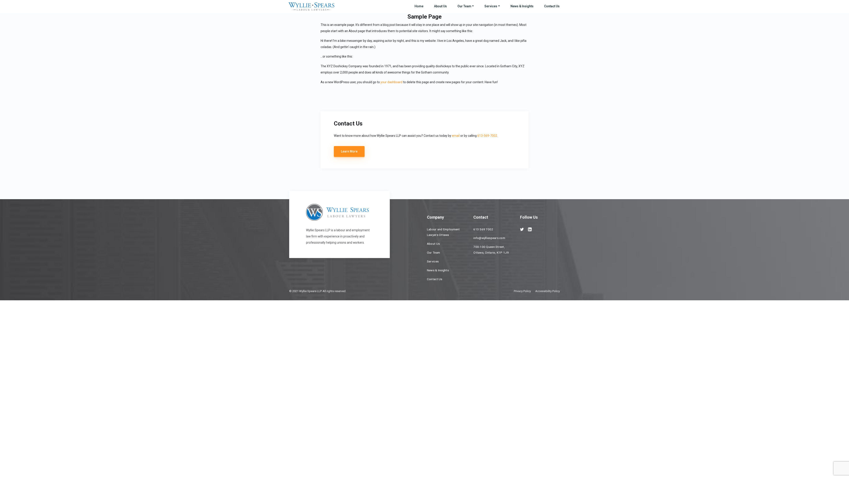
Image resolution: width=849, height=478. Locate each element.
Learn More (349, 151)
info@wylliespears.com (489, 238)
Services (490, 6)
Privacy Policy (522, 291)
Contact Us (552, 6)
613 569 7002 (483, 229)
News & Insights (522, 6)
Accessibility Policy (547, 291)
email (456, 135)
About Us (440, 6)
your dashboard (391, 82)
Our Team (464, 6)
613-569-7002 (487, 135)
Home (419, 6)
